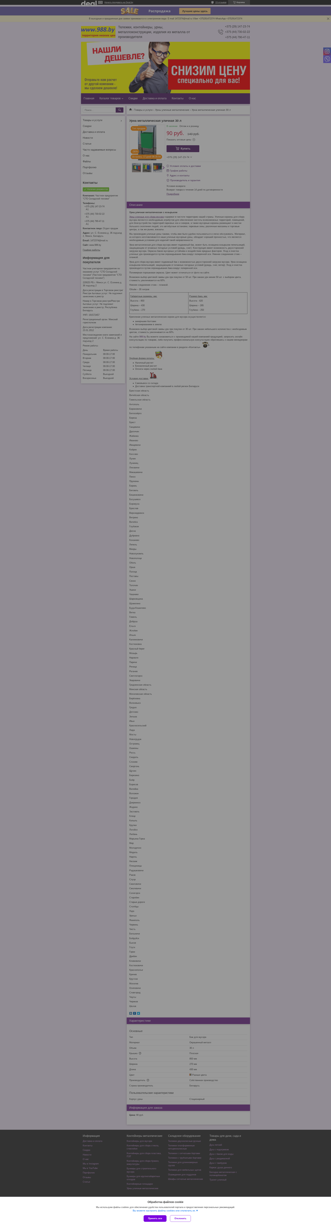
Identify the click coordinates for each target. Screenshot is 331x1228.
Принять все (155, 1218)
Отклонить (180, 1218)
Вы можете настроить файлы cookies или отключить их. (164, 1210)
